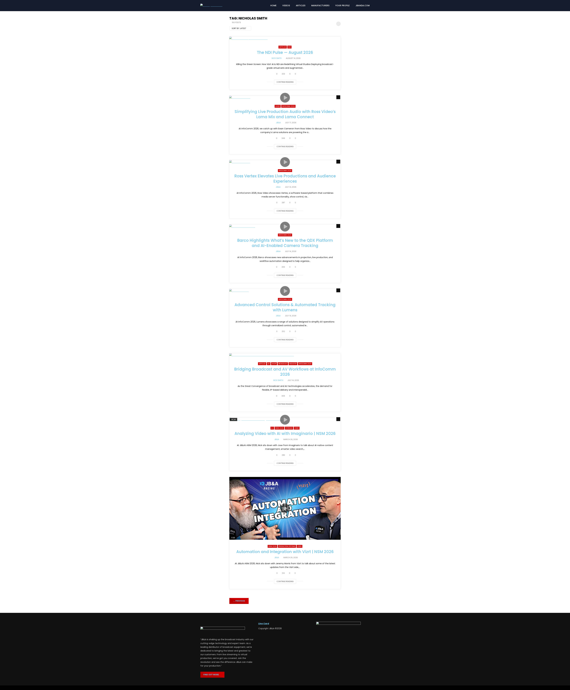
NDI (289, 47)
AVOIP (274, 364)
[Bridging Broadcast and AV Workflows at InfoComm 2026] (285, 355)
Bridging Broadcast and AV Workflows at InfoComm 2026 (285, 371)
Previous (239, 601)
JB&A (278, 122)
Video (296, 428)
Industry (293, 364)
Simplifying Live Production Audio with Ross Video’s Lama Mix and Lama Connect (285, 114)
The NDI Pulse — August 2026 (285, 52)
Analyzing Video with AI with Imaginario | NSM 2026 (285, 433)
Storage (289, 428)
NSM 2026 (279, 428)
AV (269, 364)
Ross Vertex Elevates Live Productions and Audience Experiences (285, 178)
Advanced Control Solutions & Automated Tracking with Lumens (285, 307)
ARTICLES (300, 5)
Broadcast (282, 364)
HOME (273, 5)
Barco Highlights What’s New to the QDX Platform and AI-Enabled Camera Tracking (285, 243)
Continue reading (285, 82)
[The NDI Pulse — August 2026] (285, 38)
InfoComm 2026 (288, 106)
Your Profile (342, 5)
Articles (282, 47)
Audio (277, 106)
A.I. (272, 428)
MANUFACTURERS (320, 5)
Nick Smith (277, 58)
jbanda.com (363, 5)
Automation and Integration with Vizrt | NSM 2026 (285, 551)
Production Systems (287, 546)
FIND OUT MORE (211, 674)
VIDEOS (286, 5)
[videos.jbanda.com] (211, 5)
